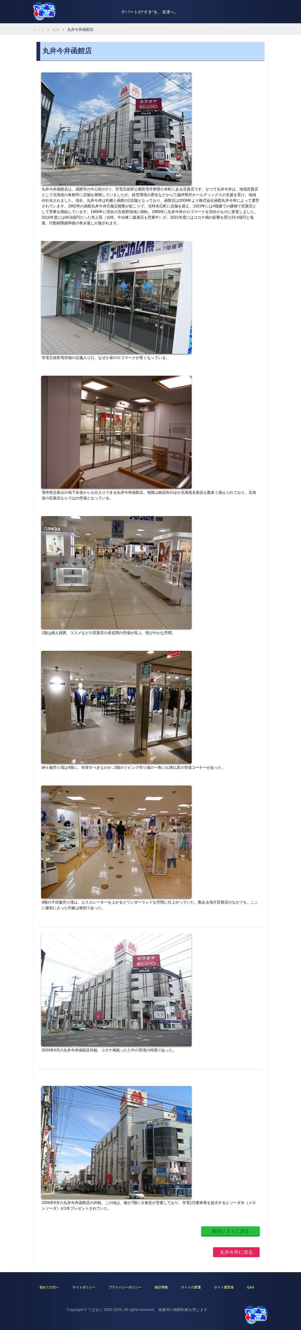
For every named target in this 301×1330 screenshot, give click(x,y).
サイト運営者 (224, 1287)
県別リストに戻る (230, 1231)
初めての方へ (49, 1287)
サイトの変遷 (191, 1287)
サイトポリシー (83, 1287)
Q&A (250, 1287)
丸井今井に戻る (236, 1252)
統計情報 (161, 1287)
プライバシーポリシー (125, 1287)
